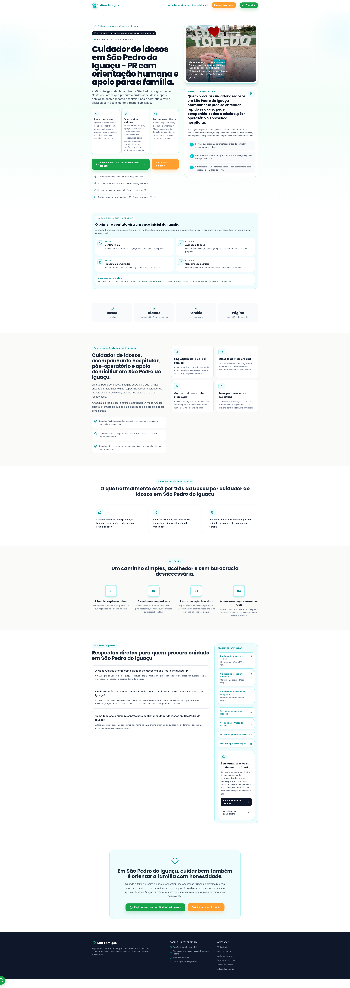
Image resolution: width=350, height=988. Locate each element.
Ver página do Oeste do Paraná (231, 724)
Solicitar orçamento (224, 5)
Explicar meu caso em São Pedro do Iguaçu (119, 164)
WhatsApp (250, 5)
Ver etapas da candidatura (230, 812)
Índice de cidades (225, 951)
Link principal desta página (233, 743)
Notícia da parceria (225, 969)
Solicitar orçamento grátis (206, 907)
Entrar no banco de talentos (232, 801)
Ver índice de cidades (178, 5)
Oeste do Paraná (200, 5)
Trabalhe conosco (225, 965)
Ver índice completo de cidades (231, 712)
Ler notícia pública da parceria (235, 734)
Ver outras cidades (162, 164)
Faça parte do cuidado (227, 960)
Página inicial (222, 947)
